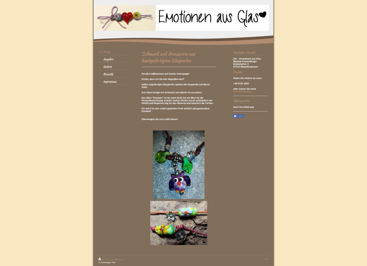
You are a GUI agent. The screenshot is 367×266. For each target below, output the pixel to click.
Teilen (239, 116)
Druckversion (109, 259)
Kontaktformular (242, 91)
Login (266, 259)
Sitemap (120, 259)
